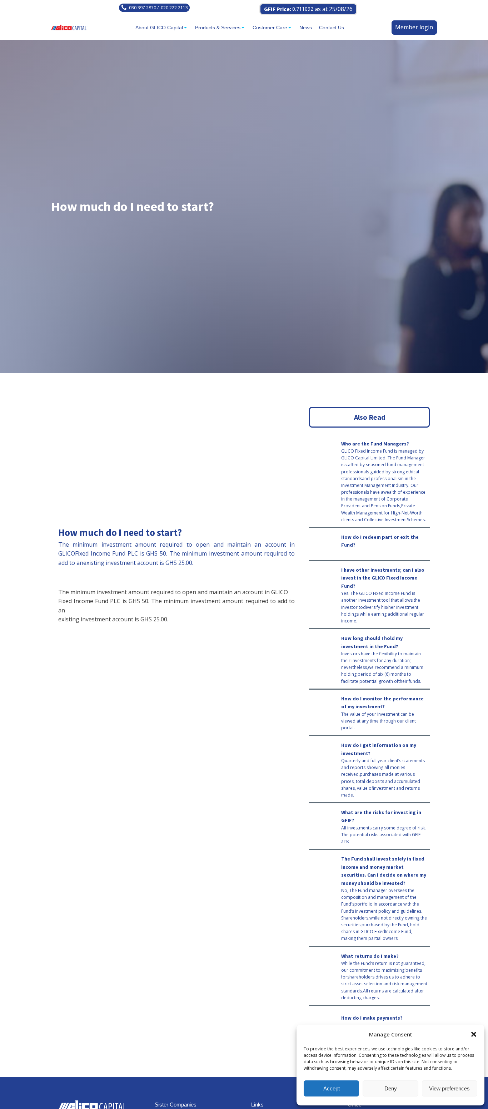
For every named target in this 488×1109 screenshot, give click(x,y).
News (305, 27)
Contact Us (331, 27)
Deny (390, 1088)
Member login (414, 27)
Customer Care (270, 27)
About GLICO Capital (159, 27)
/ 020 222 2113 (172, 8)
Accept (331, 1088)
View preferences (449, 1088)
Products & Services (217, 27)
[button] (473, 1034)
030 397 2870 (142, 8)
